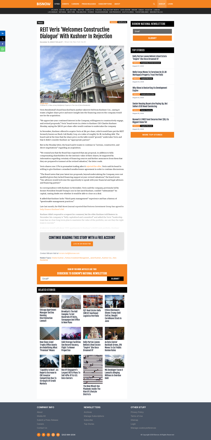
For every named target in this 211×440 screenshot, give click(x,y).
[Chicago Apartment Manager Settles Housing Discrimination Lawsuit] (49, 310)
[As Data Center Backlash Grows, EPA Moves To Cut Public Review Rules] (114, 340)
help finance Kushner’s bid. (52, 209)
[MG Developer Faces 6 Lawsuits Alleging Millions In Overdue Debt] (114, 376)
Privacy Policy (137, 412)
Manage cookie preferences (143, 428)
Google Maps (44, 103)
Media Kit (41, 416)
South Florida (128, 12)
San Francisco (115, 12)
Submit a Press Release (47, 420)
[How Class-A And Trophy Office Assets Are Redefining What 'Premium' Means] (49, 340)
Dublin (141, 10)
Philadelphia (81, 12)
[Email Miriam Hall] (85, 42)
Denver (134, 10)
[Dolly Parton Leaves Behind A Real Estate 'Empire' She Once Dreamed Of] (93, 340)
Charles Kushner (58, 258)
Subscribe (88, 420)
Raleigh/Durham (101, 12)
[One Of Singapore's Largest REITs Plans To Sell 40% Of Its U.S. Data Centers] (71, 376)
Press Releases (89, 4)
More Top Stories (152, 135)
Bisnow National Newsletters (148, 24)
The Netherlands (142, 12)
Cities (57, 4)
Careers (75, 4)
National (62, 12)
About (117, 4)
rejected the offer (93, 166)
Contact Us (42, 428)
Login (170, 4)
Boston (81, 10)
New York (71, 12)
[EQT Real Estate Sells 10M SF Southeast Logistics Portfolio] (93, 310)
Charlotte (89, 10)
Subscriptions (105, 4)
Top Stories (89, 424)
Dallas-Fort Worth (111, 10)
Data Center (125, 10)
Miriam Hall (51, 253)
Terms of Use (137, 416)
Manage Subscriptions (94, 416)
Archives (88, 412)
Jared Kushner (95, 258)
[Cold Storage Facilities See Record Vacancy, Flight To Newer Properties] (71, 340)
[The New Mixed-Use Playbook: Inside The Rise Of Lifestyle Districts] (93, 376)
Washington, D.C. (156, 12)
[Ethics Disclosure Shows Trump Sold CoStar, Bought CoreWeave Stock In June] (114, 310)
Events (65, 4)
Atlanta (54, 10)
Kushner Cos (106, 258)
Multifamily (122, 22)
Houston (148, 10)
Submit (115, 278)
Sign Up (162, 4)
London (157, 10)
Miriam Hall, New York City (74, 42)
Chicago (98, 10)
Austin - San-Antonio (67, 10)
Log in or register (82, 244)
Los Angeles (52, 12)
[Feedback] (58, 434)
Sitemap (134, 420)
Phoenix (91, 12)
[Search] (154, 4)
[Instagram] (53, 434)
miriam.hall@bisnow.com (69, 253)
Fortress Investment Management (77, 258)
